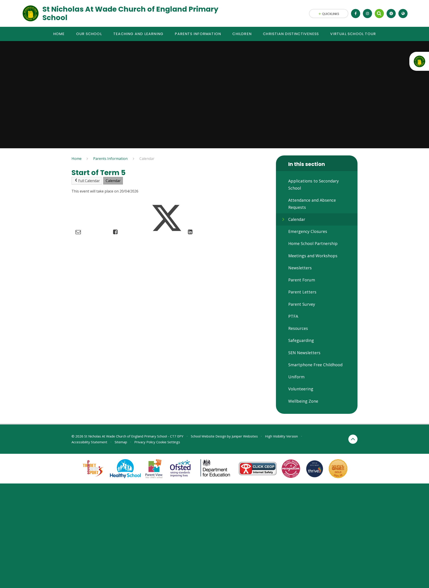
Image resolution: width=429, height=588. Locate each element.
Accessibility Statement (89, 442)
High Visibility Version (281, 436)
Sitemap (121, 442)
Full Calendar (89, 180)
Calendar (146, 158)
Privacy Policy (144, 442)
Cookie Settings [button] (168, 442)
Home (77, 158)
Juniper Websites (245, 436)
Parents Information (110, 158)
